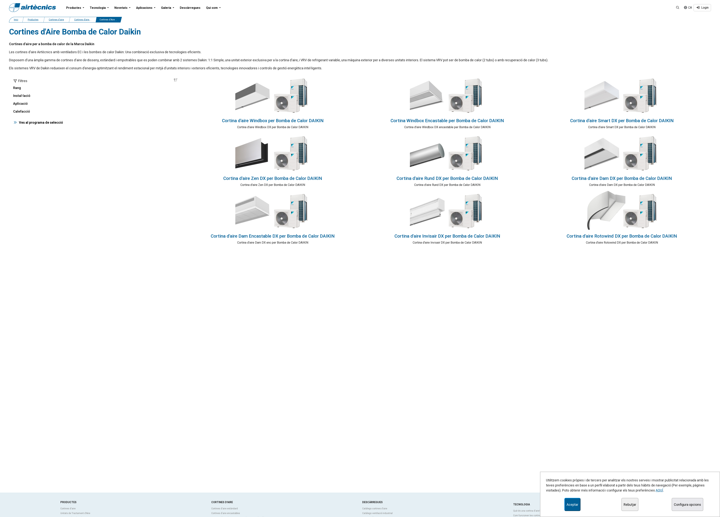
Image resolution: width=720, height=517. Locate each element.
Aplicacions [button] (144, 8)
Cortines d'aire (56, 19)
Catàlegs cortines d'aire (374, 508)
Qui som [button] (212, 8)
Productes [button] (74, 8)
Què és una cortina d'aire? (526, 511)
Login (704, 7)
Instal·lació (21, 96)
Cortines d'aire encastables (225, 513)
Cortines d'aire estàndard (224, 508)
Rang (17, 88)
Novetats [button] (121, 8)
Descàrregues (190, 8)
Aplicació (20, 103)
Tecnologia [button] (98, 8)
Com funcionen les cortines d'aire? (531, 515)
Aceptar (572, 505)
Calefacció (21, 111)
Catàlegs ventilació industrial (377, 513)
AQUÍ (659, 490)
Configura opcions (687, 505)
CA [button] (689, 7)
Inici (16, 19)
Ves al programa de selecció (40, 122)
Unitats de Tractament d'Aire (75, 513)
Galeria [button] (166, 8)
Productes (33, 19)
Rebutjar (630, 505)
